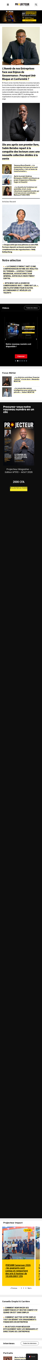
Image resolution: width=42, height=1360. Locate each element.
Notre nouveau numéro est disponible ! (18, 345)
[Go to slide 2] (17, 360)
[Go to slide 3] (20, 360)
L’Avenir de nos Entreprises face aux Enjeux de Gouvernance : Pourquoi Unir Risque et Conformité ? (19, 73)
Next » (30, 1288)
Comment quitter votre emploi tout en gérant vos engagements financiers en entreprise (19, 1319)
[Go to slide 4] (22, 360)
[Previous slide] (5, 339)
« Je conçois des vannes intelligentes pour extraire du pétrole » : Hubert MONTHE (25, 390)
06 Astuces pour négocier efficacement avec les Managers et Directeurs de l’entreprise (20, 1329)
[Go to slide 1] (15, 360)
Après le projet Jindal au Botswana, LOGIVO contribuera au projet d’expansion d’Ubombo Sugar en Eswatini (26, 179)
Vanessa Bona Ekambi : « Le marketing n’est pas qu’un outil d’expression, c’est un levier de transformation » (26, 168)
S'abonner (21, 356)
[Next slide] (36, 339)
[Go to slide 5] (24, 360)
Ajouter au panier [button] (19, 488)
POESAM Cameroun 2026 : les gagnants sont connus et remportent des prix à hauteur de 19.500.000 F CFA (18, 1270)
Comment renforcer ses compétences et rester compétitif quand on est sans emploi (20, 1310)
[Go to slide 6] (26, 360)
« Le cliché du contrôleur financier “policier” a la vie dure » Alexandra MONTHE (27, 379)
